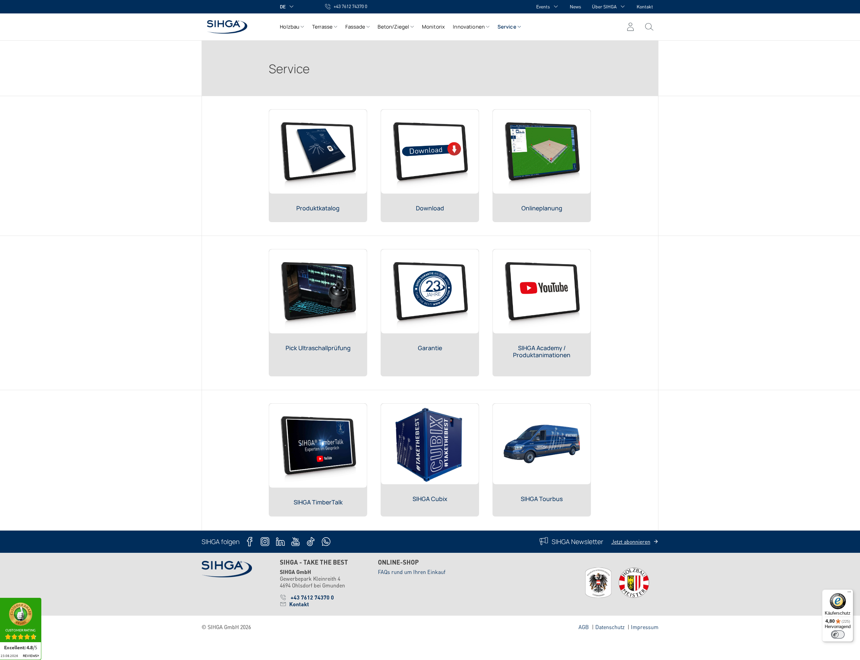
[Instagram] (265, 541)
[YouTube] (295, 541)
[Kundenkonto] (630, 27)
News (575, 6)
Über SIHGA (604, 6)
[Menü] (649, 27)
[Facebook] (250, 541)
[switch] (838, 634)
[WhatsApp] (326, 541)
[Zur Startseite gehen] (234, 26)
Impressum (644, 626)
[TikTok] (310, 541)
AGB (583, 626)
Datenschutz (610, 626)
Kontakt (645, 6)
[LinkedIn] (280, 541)
